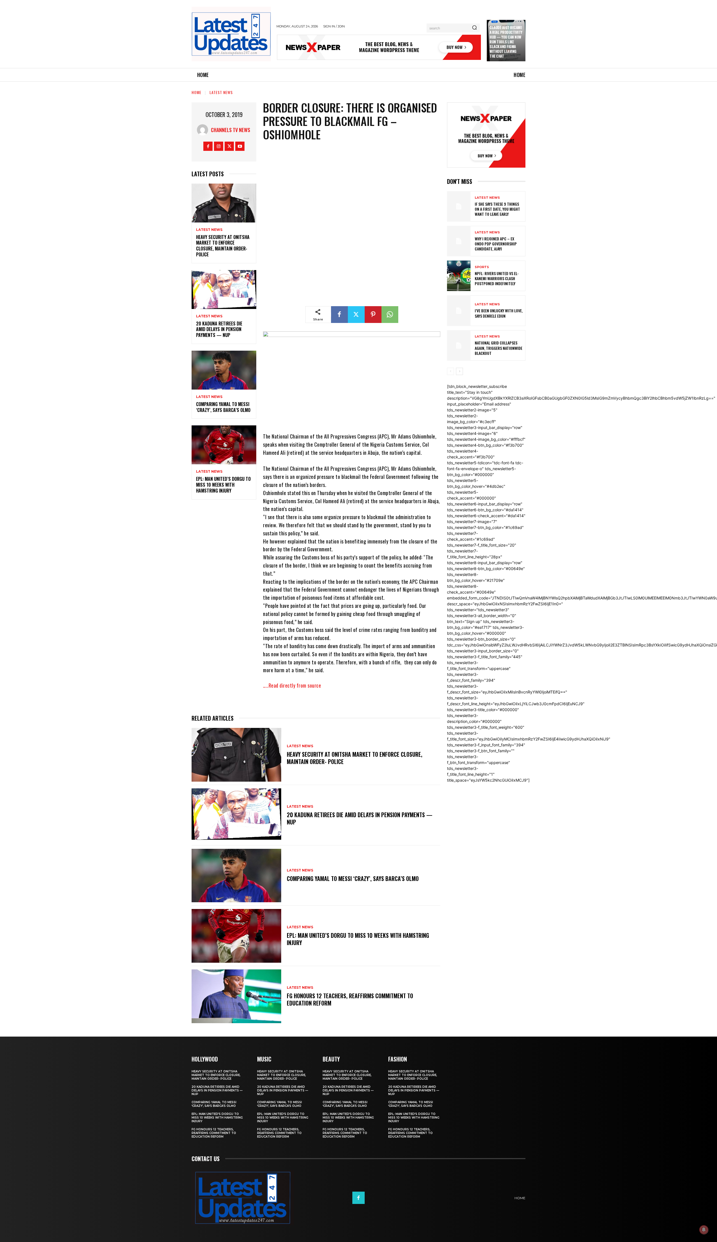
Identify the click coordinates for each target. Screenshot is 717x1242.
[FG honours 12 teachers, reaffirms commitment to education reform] (236, 996)
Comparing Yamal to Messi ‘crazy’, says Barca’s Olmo (223, 407)
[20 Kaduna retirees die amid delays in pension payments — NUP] (224, 289)
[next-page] (459, 371)
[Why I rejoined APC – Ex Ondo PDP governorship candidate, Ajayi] (459, 241)
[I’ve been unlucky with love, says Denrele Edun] (459, 310)
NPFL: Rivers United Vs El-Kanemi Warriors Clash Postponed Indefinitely (497, 278)
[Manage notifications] (703, 1229)
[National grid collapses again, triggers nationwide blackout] (459, 345)
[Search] (474, 28)
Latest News (221, 92)
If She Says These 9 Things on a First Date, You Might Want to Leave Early (497, 209)
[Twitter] (229, 146)
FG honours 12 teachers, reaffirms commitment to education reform (350, 999)
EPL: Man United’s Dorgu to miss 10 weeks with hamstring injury (223, 484)
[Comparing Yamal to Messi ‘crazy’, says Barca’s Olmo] (224, 370)
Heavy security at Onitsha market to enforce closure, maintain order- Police (223, 246)
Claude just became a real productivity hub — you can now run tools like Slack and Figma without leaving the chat (506, 41)
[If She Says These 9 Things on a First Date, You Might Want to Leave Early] (459, 206)
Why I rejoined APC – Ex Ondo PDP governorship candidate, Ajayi (496, 244)
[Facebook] (208, 146)
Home (196, 92)
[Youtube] (240, 146)
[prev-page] (450, 371)
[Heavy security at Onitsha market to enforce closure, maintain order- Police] (224, 203)
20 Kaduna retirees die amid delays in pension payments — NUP (219, 329)
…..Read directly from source (292, 685)
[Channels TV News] (204, 129)
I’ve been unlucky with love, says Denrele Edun (499, 313)
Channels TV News (230, 129)
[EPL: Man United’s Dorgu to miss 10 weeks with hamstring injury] (224, 444)
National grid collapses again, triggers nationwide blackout (498, 348)
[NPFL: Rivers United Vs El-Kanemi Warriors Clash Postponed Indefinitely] (459, 276)
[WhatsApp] (389, 314)
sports (482, 267)
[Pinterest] (373, 314)
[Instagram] (218, 146)
